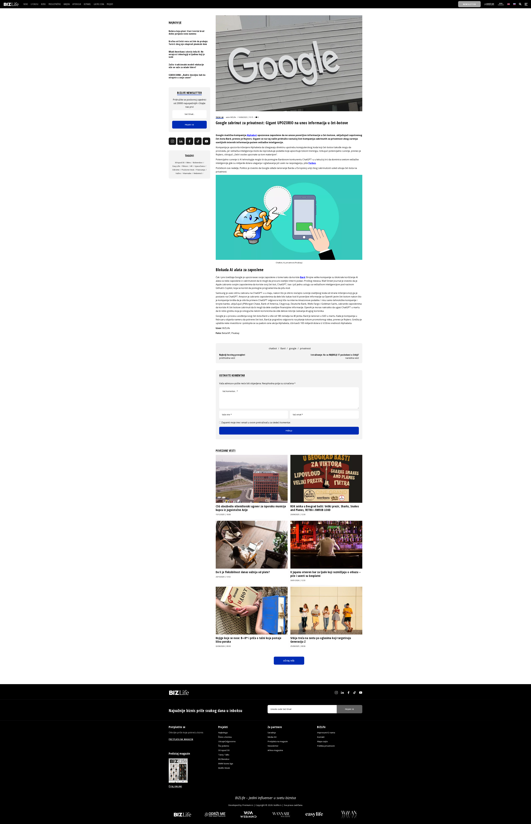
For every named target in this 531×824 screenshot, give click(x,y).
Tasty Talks (223, 754)
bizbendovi (197, 162)
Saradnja (272, 732)
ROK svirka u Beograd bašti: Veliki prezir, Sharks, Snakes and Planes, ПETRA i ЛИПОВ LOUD (324, 508)
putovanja (200, 169)
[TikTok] (198, 141)
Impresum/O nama (326, 732)
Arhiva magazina (275, 750)
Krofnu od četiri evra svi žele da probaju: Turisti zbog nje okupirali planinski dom (188, 42)
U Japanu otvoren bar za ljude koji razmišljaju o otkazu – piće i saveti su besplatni (325, 574)
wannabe (187, 173)
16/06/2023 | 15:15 (245, 117)
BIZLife (233, 117)
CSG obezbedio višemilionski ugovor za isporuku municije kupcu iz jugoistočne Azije (251, 508)
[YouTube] (206, 141)
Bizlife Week (224, 768)
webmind (198, 173)
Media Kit (272, 737)
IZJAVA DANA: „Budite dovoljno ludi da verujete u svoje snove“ (187, 76)
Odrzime (175, 169)
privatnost (305, 348)
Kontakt (321, 737)
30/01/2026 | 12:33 (297, 580)
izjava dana (200, 166)
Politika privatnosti (326, 745)
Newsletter (273, 745)
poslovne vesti (188, 169)
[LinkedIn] (181, 141)
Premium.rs (247, 805)
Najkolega (223, 732)
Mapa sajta (322, 741)
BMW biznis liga (225, 763)
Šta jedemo (223, 745)
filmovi (185, 166)
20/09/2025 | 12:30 (297, 514)
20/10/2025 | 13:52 (223, 577)
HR (191, 166)
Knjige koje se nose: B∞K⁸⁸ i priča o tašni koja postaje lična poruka (248, 639)
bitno (189, 162)
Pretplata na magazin (278, 741)
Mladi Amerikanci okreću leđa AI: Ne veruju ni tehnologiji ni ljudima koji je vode (187, 54)
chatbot (273, 348)
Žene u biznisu (225, 737)
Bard (302, 277)
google (292, 348)
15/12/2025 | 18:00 (223, 514)
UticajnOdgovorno (227, 741)
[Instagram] (172, 141)
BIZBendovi (223, 759)
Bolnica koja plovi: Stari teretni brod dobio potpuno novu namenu (186, 32)
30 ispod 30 (179, 162)
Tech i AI (219, 117)
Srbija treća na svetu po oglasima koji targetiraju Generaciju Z (320, 639)
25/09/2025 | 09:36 (297, 646)
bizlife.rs (278, 805)
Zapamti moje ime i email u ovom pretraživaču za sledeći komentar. (256, 422)
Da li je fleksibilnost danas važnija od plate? (243, 572)
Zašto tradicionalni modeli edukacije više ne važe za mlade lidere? (186, 66)
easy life (176, 166)
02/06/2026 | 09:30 (223, 646)
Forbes (312, 163)
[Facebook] (189, 141)
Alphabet (252, 135)
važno (178, 173)
